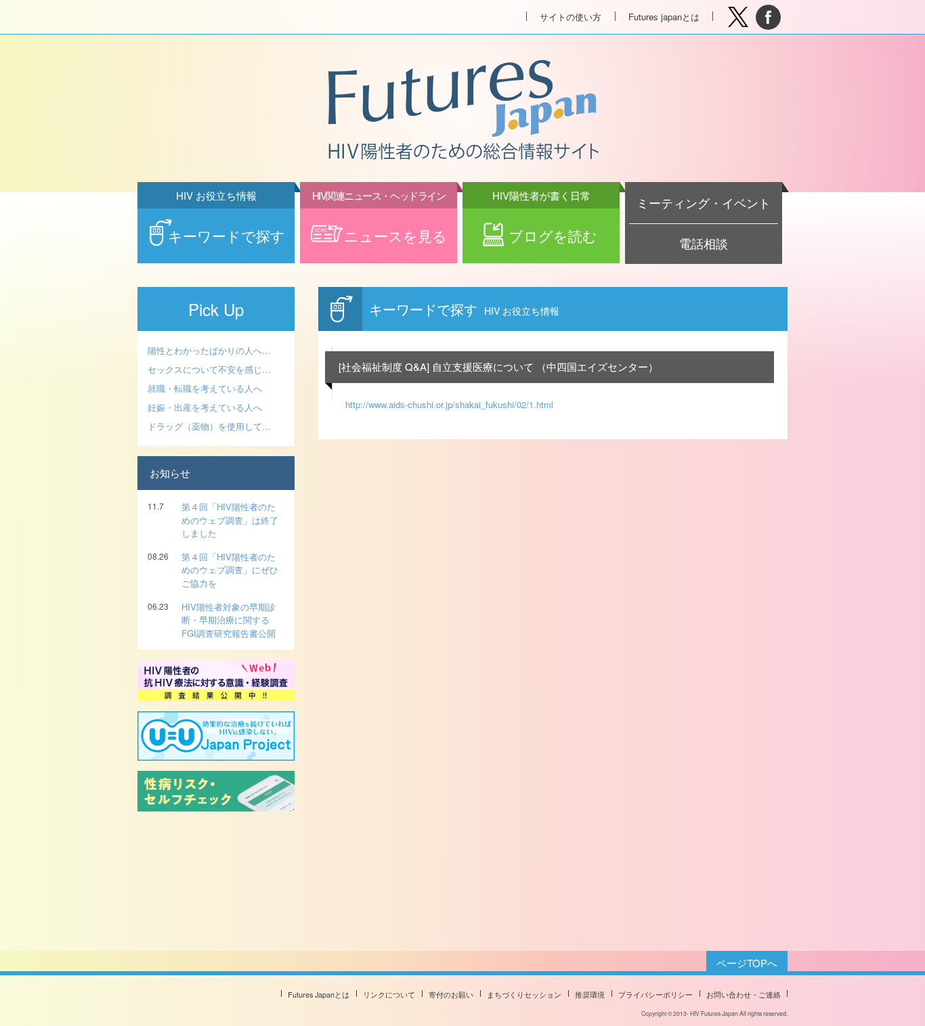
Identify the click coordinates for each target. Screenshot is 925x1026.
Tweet (737, 17)
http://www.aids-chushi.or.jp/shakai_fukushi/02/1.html (449, 404)
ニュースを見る (379, 227)
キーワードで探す (226, 227)
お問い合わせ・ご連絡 (743, 994)
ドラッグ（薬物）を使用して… (209, 426)
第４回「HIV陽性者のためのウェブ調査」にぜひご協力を (229, 569)
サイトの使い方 (570, 16)
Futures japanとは (664, 16)
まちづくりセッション (524, 994)
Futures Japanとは (318, 994)
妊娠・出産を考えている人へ (205, 407)
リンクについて (389, 994)
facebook (768, 17)
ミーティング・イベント (704, 202)
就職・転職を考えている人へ (205, 388)
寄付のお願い (451, 994)
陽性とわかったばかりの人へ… (209, 350)
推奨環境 (590, 994)
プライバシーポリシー (655, 994)
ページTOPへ (746, 963)
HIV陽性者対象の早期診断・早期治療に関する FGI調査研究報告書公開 (228, 620)
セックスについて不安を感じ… (209, 369)
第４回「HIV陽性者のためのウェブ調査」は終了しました (229, 519)
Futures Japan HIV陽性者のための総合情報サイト (462, 111)
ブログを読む (545, 227)
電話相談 (703, 243)
